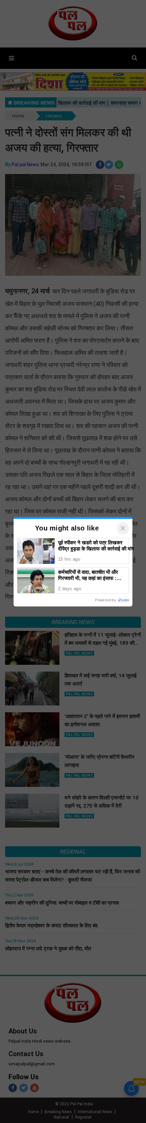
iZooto (123, 600)
